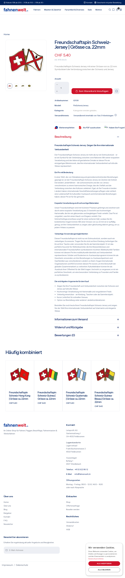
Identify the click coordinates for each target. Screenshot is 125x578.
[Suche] (109, 9)
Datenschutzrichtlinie (96, 559)
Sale (90, 9)
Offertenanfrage (73, 506)
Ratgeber (7, 513)
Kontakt (7, 517)
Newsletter (8, 524)
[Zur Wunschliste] (113, 9)
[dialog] (104, 559)
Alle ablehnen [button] (104, 570)
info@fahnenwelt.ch (83, 474)
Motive (98, 9)
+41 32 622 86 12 (81, 469)
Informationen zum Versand (71, 319)
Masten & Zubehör (52, 9)
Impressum (7, 565)
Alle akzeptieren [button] (104, 563)
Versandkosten (72, 522)
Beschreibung (63, 136)
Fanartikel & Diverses (74, 9)
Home (7, 34)
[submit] (55, 550)
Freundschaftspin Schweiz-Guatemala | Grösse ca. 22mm (76, 395)
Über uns (7, 506)
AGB (68, 529)
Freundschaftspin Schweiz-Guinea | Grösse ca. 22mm (47, 395)
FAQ (5, 520)
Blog (5, 509)
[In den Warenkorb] (29, 407)
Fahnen (37, 9)
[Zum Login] (120, 9)
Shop (68, 502)
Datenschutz (22, 565)
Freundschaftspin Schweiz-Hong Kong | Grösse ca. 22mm (19, 395)
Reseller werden (72, 509)
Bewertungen (65, 335)
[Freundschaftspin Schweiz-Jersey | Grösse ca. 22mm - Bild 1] (26, 60)
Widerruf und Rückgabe (69, 327)
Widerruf (69, 526)
